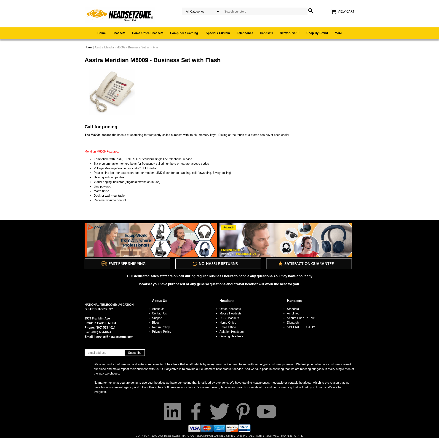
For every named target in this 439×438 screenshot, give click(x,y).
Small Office (228, 327)
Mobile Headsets (231, 313)
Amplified (293, 313)
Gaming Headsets (231, 336)
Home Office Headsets (147, 33)
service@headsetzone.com (115, 336)
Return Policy (161, 327)
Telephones (245, 33)
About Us (159, 301)
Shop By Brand (317, 33)
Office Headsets (230, 309)
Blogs (156, 322)
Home (101, 33)
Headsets (118, 33)
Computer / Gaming (184, 33)
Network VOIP (290, 33)
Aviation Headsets (232, 331)
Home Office (228, 322)
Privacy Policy (161, 331)
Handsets (266, 33)
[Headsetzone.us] (120, 14)
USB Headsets (229, 318)
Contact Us (159, 313)
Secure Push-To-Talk (301, 318)
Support (157, 318)
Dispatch (293, 322)
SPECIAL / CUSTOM (301, 327)
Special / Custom (218, 33)
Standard (293, 309)
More (338, 33)
